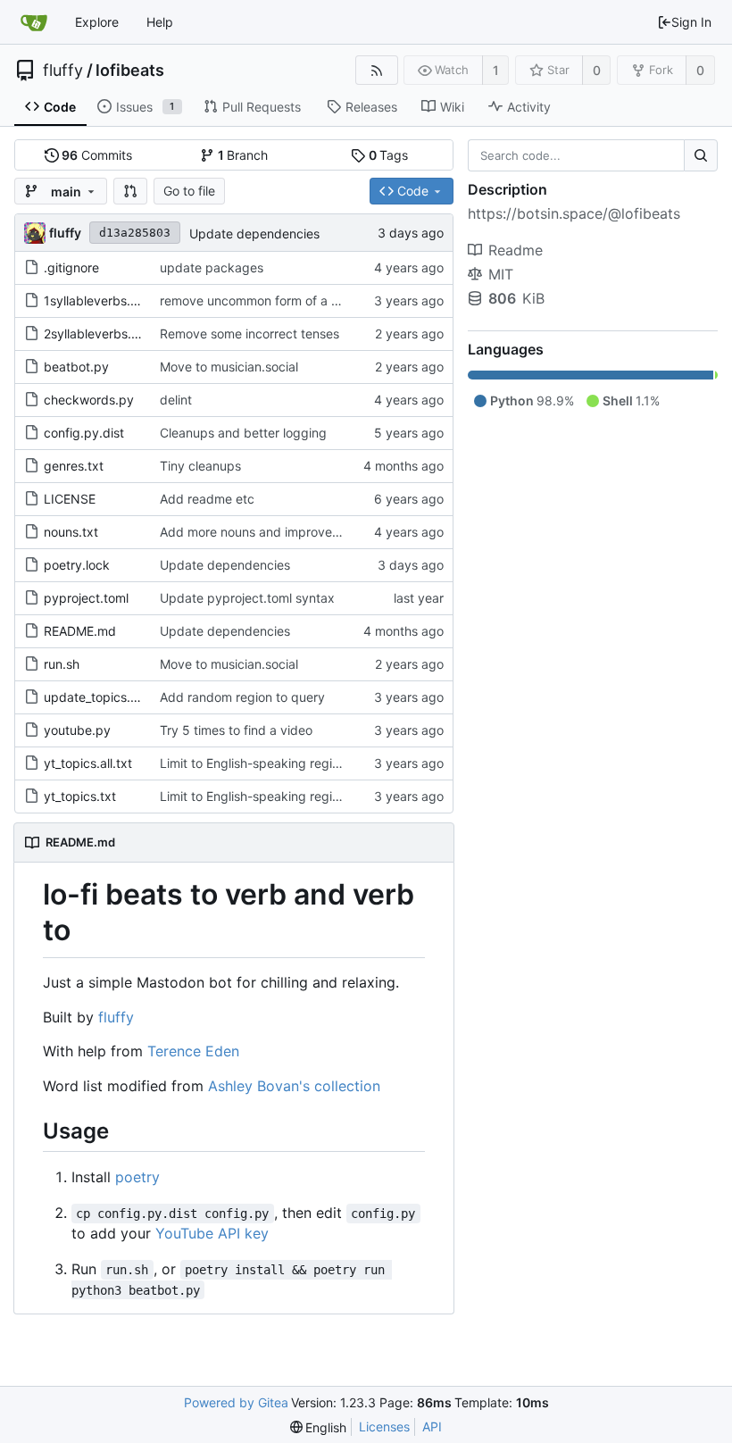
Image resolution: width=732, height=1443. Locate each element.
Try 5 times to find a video (236, 730)
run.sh (61, 663)
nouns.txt (71, 531)
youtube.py (77, 730)
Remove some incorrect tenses (249, 333)
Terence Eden (193, 1051)
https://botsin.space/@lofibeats (574, 213)
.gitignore (71, 267)
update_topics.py (95, 697)
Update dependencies (254, 233)
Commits (97, 155)
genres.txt (74, 465)
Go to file (189, 190)
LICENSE (70, 498)
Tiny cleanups (200, 465)
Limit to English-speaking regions (256, 763)
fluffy (63, 70)
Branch (243, 155)
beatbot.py (76, 366)
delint (176, 399)
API (432, 1426)
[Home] (34, 22)
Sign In (691, 21)
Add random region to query (242, 697)
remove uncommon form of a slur (256, 300)
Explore (97, 21)
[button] (130, 191)
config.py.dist (84, 432)
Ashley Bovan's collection (294, 1086)
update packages (211, 267)
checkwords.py (89, 399)
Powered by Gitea (236, 1402)
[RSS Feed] (376, 70)
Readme (515, 250)
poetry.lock (77, 564)
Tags (389, 155)
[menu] (318, 1427)
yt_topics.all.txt (88, 763)
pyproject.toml (86, 597)
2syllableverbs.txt (95, 333)
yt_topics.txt (80, 796)
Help (159, 21)
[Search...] (701, 155)
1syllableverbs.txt (95, 300)
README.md (80, 630)
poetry (137, 1177)
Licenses (384, 1426)
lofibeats (130, 70)
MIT (500, 274)
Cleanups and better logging (243, 432)
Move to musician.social (229, 366)
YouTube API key (212, 1233)
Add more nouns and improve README (273, 531)
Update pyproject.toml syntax (247, 597)
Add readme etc (207, 498)
